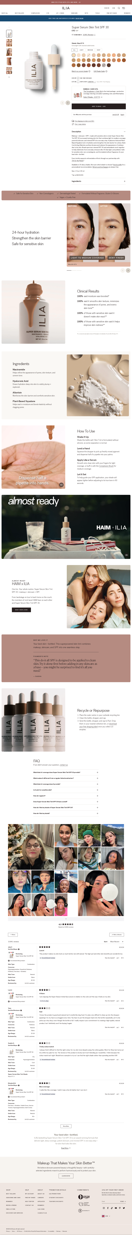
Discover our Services (14, 1213)
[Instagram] (104, 1208)
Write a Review (118, 935)
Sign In (106, 8)
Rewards (127, 13)
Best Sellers (11, 1194)
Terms (13, 1231)
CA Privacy (19, 1231)
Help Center (29, 1201)
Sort (106, 942)
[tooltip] (47, 958)
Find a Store (10, 1209)
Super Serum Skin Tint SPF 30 (90, 27)
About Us (41, 1194)
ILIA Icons (41, 1209)
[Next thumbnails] (9, 77)
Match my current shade (80, 71)
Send (122, 1201)
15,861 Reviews (88, 35)
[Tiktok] (112, 1208)
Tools (97, 13)
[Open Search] (119, 8)
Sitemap (58, 1231)
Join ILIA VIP (115, 115)
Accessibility (51, 1231)
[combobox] (92, 82)
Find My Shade (112, 13)
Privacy (8, 1231)
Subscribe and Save (13, 1197)
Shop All (5, 13)
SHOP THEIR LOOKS (21, 610)
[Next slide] (68, 103)
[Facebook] (108, 1208)
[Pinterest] (120, 1208)
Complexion (35, 13)
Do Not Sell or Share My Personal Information (35, 1231)
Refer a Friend (11, 1205)
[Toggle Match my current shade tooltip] (89, 71)
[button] (69, 270)
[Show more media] (66, 919)
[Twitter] (124, 1208)
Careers (41, 1197)
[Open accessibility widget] (84, 1211)
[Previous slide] (62, 103)
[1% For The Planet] (84, 1196)
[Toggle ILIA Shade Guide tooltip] (106, 71)
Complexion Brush (106, 466)
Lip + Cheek (60, 13)
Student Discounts (56, 1197)
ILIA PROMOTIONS (55, 1194)
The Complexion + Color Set (92, 91)
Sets (86, 13)
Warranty (64, 1231)
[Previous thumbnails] (9, 27)
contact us (64, 765)
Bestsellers (19, 13)
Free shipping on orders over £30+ (84, 121)
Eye (48, 13)
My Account (29, 1194)
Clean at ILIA (42, 1213)
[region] (42, 62)
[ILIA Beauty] (66, 8)
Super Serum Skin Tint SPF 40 (24, 956)
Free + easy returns (80, 124)
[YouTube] (116, 1208)
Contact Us (29, 1205)
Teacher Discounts (56, 1201)
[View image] (9, 34)
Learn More (66, 1176)
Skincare (74, 13)
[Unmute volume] (61, 485)
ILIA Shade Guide (99, 71)
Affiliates (41, 1201)
